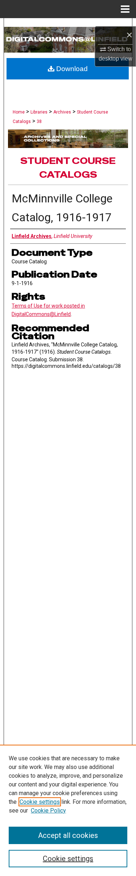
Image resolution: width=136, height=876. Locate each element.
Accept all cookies (68, 835)
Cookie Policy (48, 810)
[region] (68, 810)
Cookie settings (40, 801)
